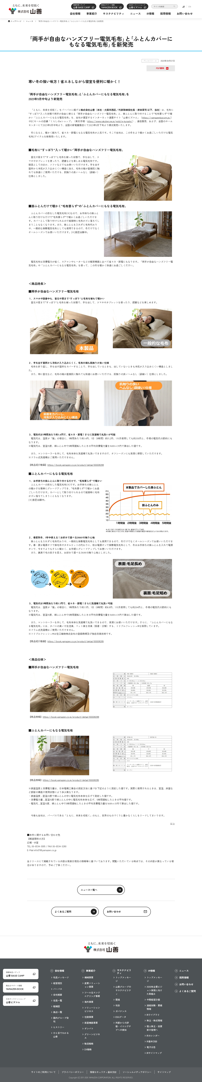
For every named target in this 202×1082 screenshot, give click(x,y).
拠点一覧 (57, 1012)
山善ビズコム (137, 6)
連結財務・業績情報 (154, 1007)
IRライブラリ (153, 1014)
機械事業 (88, 977)
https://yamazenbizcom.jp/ (156, 117)
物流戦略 (88, 1043)
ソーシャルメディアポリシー (137, 1072)
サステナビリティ (113, 13)
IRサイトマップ (154, 1052)
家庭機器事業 (91, 1022)
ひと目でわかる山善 (61, 1034)
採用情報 (165, 13)
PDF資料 (160, 68)
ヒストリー (58, 1027)
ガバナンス (121, 1011)
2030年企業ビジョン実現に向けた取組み (154, 990)
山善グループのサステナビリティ (123, 990)
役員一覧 (57, 1000)
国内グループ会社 (61, 1019)
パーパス (57, 988)
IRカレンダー (153, 1035)
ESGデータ (120, 1016)
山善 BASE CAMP (82, 6)
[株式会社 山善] (25, 12)
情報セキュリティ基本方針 (103, 1072)
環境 (117, 999)
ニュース (135, 13)
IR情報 (150, 13)
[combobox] (164, 6)
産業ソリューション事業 (92, 985)
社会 (117, 1005)
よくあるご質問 (63, 911)
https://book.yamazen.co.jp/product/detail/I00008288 (75, 465)
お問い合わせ (185, 13)
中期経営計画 (153, 999)
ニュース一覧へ (89, 890)
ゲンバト (88, 1028)
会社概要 (57, 994)
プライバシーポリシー (73, 1072)
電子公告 (151, 1047)
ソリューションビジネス (92, 1009)
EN (189, 6)
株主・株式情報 (154, 1020)
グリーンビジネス (92, 1036)
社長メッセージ (61, 977)
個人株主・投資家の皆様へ (154, 1028)
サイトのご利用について (43, 1072)
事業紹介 (91, 13)
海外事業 (88, 1001)
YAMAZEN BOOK (109, 6)
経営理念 (57, 983)
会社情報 (75, 13)
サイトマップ (164, 1072)
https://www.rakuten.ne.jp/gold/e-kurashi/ (109, 121)
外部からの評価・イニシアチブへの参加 (123, 1026)
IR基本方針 (152, 1041)
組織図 (56, 1006)
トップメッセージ (123, 979)
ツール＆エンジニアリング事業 (92, 994)
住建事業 (88, 1016)
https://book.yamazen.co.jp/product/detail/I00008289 (75, 641)
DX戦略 (88, 1049)
